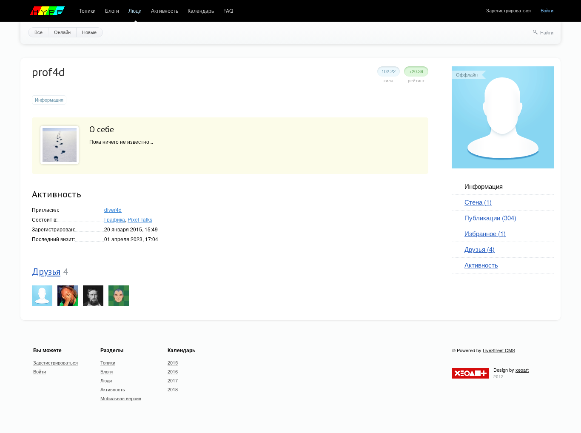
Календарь (201, 10)
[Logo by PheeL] (47, 11)
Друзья (46, 271)
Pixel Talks (140, 219)
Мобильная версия (120, 398)
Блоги (112, 10)
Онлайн (62, 31)
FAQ (228, 10)
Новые (89, 31)
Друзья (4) (479, 249)
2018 (173, 389)
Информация (483, 186)
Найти (546, 32)
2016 (173, 371)
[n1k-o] (93, 295)
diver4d (113, 209)
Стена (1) (478, 201)
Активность (164, 10)
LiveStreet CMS (499, 350)
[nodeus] (118, 295)
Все (38, 31)
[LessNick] (42, 295)
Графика (114, 219)
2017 (173, 380)
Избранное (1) (485, 233)
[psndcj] (67, 295)
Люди (135, 10)
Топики (87, 10)
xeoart (522, 369)
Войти (547, 10)
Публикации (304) (490, 217)
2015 (173, 362)
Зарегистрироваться (508, 10)
